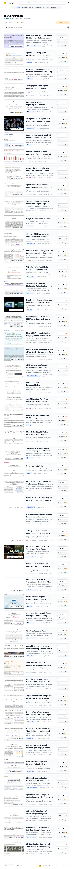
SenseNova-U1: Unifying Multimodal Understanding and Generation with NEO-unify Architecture (38, 284)
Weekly (11, 22)
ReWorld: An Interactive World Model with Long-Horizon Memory (39, 647)
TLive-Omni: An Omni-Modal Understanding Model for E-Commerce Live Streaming (37, 268)
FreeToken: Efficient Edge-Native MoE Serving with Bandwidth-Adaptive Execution (39, 36)
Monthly (17, 22)
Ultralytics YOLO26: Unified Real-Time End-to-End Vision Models (39, 729)
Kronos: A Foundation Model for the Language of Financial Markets (39, 482)
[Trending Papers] (21, 22)
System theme (10, 866)
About (29, 866)
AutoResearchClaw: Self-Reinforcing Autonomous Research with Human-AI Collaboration (39, 663)
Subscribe (53, 7)
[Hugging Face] (40, 866)
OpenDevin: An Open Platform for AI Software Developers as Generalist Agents (37, 169)
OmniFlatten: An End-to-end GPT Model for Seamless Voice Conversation (38, 680)
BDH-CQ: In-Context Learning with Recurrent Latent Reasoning (39, 70)
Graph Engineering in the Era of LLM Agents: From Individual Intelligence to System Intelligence (39, 317)
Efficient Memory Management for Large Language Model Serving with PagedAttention (39, 251)
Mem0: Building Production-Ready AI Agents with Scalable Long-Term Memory (39, 350)
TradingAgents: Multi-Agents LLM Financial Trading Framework (39, 87)
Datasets (51, 866)
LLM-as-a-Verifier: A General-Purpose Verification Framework (38, 152)
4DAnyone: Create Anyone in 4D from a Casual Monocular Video (38, 119)
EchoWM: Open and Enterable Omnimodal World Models (37, 547)
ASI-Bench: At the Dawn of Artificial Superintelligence (36, 812)
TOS (18, 866)
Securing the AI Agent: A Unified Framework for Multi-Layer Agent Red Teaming (39, 136)
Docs (69, 866)
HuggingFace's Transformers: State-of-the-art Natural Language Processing (39, 713)
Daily (6, 22)
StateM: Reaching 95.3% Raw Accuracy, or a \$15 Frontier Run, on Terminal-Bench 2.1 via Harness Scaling (39, 433)
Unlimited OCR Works (34, 466)
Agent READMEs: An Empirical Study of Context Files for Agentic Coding (39, 795)
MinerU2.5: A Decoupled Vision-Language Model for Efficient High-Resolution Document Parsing (39, 334)
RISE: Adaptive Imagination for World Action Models (36, 762)
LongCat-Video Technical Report (38, 219)
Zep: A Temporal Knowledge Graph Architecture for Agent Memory (39, 696)
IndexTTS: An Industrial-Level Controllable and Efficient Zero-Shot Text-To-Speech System (38, 565)
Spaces (58, 866)
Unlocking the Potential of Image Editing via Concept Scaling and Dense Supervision (39, 614)
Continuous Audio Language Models (33, 383)
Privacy (23, 866)
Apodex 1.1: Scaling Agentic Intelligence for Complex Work (38, 53)
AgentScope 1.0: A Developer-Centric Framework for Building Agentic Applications (38, 185)
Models (45, 866)
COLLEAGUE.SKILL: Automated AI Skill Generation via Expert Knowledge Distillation (38, 235)
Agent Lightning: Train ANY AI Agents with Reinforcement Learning (37, 400)
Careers (34, 866)
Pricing (64, 866)
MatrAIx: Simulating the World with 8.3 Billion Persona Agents (38, 597)
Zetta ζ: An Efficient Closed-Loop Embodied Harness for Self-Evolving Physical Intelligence (39, 532)
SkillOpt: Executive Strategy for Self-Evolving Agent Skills (37, 779)
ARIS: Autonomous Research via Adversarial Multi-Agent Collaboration (37, 366)
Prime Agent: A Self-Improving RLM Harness (35, 103)
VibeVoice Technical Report (36, 631)
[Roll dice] (68, 27)
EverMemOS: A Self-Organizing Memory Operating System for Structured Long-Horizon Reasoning (38, 746)
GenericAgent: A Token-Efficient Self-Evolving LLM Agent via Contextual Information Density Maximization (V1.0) (38, 828)
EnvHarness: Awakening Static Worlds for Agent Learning (38, 416)
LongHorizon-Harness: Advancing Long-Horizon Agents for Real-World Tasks (39, 301)
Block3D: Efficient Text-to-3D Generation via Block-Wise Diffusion (40, 580)
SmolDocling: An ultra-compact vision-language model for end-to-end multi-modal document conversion (39, 449)
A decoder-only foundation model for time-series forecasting (39, 515)
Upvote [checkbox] (63, 37)
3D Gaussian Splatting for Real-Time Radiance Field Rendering (38, 845)
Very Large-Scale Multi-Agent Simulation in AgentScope (37, 202)
